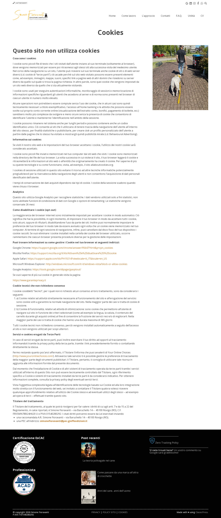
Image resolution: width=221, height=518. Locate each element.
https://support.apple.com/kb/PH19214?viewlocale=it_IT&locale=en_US (67, 258)
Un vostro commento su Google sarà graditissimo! (175, 451)
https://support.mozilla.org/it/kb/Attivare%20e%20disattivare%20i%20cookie (73, 253)
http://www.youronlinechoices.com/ (33, 356)
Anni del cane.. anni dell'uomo (113, 490)
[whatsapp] (202, 3)
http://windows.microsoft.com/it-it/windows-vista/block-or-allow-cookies (86, 264)
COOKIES (122, 512)
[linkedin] (190, 3)
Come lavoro (129, 15)
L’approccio (148, 15)
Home (112, 15)
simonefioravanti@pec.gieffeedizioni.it (63, 421)
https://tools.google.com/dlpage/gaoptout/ (56, 269)
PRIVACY (95, 512)
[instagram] (194, 3)
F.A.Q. (179, 15)
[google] (187, 3)
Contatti (165, 15)
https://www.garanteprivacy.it (29, 280)
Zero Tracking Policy (166, 442)
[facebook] (198, 3)
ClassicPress (202, 512)
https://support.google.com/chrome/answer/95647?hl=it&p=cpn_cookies (72, 247)
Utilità (191, 15)
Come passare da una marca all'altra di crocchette (117, 474)
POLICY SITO (109, 512)
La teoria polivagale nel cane (99, 460)
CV (202, 15)
